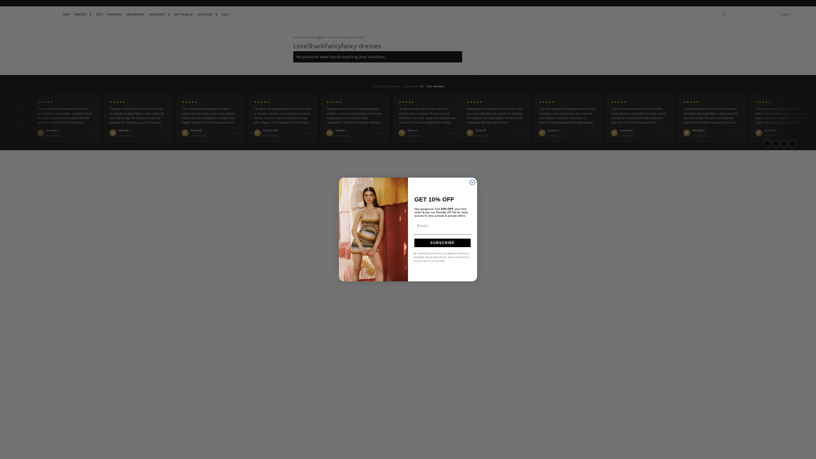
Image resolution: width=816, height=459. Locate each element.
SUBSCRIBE (442, 243)
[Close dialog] (472, 182)
